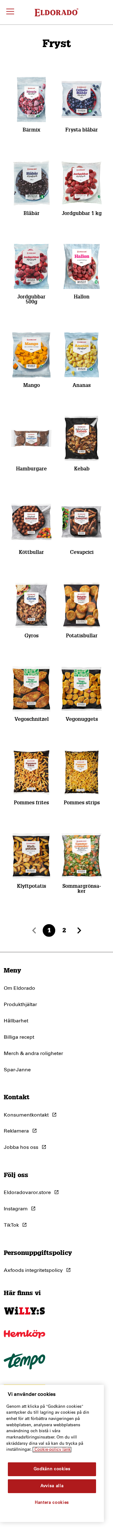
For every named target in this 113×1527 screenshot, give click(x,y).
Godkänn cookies (52, 1469)
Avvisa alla (51, 1486)
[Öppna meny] (10, 12)
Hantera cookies (52, 1503)
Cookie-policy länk (52, 1450)
